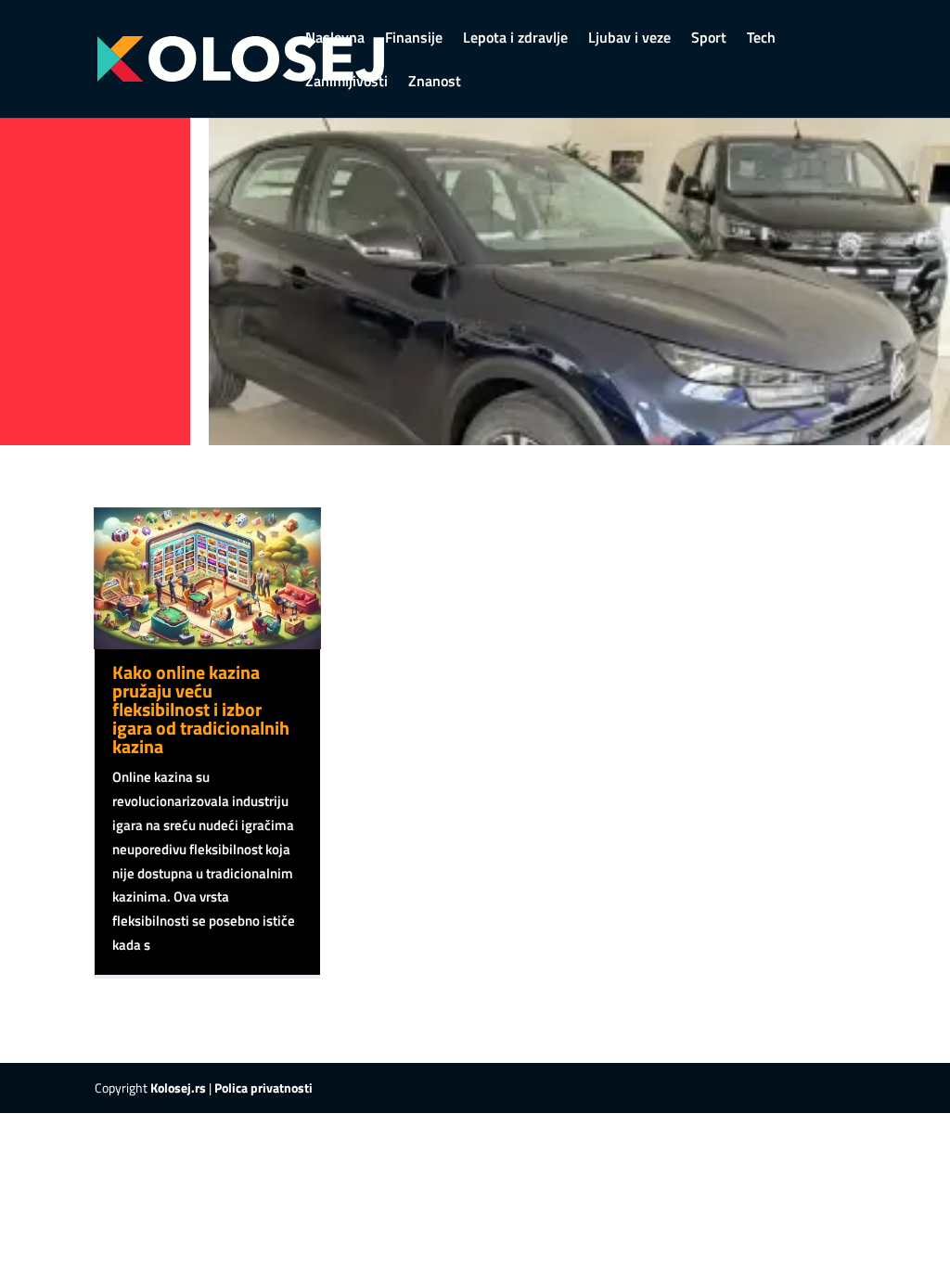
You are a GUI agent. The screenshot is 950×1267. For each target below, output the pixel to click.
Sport (708, 39)
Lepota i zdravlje (515, 39)
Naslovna (335, 39)
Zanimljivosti (346, 83)
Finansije (414, 39)
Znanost (434, 83)
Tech (761, 39)
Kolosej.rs (178, 1087)
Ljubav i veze (629, 39)
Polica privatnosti (263, 1087)
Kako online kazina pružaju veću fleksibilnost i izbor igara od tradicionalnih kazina (200, 709)
